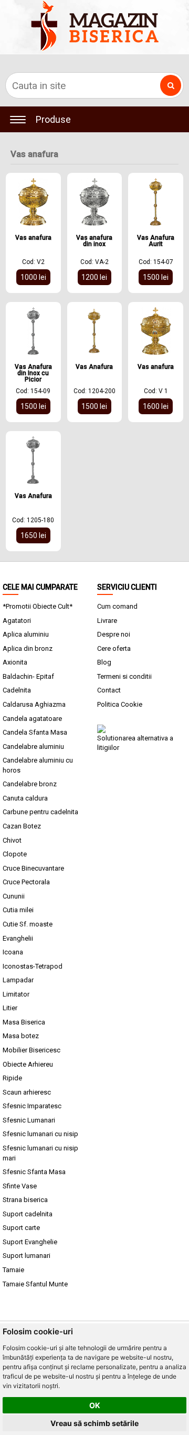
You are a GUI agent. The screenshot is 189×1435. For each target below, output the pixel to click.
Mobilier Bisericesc (31, 1050)
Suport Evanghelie (30, 1242)
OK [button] (94, 1405)
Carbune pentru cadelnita (40, 812)
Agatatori (17, 620)
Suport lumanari (26, 1256)
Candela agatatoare (32, 719)
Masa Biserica (24, 1022)
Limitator (16, 994)
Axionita (15, 662)
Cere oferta (114, 648)
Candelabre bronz (30, 784)
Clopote (15, 854)
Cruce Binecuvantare (33, 868)
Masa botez (21, 1036)
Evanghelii (18, 938)
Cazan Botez (22, 826)
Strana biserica (25, 1200)
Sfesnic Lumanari (29, 1120)
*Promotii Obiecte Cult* (37, 606)
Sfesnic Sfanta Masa (34, 1172)
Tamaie (13, 1270)
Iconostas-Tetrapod (32, 966)
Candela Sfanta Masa (35, 732)
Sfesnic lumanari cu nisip (40, 1134)
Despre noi (113, 634)
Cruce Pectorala (26, 882)
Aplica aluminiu (26, 634)
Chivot (12, 840)
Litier (10, 1008)
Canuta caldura (25, 798)
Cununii (14, 896)
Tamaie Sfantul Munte (35, 1284)
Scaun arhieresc (27, 1092)
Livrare (107, 620)
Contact (109, 690)
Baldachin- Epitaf (28, 676)
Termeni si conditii (124, 676)
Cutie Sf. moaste (27, 924)
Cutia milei (18, 910)
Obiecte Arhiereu (28, 1064)
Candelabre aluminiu (33, 746)
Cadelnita (17, 690)
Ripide (12, 1078)
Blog (104, 662)
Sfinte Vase (20, 1186)
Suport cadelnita (27, 1214)
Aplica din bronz (27, 648)
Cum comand (117, 606)
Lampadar (18, 980)
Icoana (13, 952)
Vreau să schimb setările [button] (94, 1423)
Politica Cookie (119, 704)
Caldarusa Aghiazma (34, 704)
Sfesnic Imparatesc (32, 1106)
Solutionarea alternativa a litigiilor (135, 742)
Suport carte (21, 1228)
